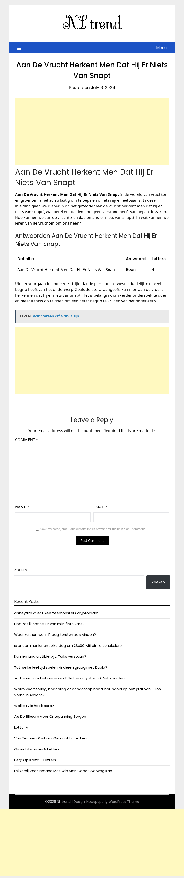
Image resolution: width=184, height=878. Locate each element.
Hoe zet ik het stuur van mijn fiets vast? (49, 623)
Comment (26, 439)
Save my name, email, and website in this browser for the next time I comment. (92, 529)
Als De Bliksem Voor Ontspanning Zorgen (50, 716)
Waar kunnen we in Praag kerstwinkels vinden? (55, 634)
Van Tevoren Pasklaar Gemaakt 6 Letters (50, 738)
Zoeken (20, 569)
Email (100, 507)
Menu (161, 47)
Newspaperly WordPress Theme (112, 801)
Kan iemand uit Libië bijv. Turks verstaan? (50, 656)
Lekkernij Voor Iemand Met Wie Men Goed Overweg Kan (63, 770)
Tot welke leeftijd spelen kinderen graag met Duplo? (60, 667)
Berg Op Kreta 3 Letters (35, 759)
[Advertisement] (92, 131)
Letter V (21, 727)
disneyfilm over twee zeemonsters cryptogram (56, 613)
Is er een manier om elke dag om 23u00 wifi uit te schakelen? (68, 645)
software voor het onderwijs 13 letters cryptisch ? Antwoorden (69, 678)
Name (22, 507)
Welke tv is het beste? (34, 705)
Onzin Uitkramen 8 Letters (37, 749)
